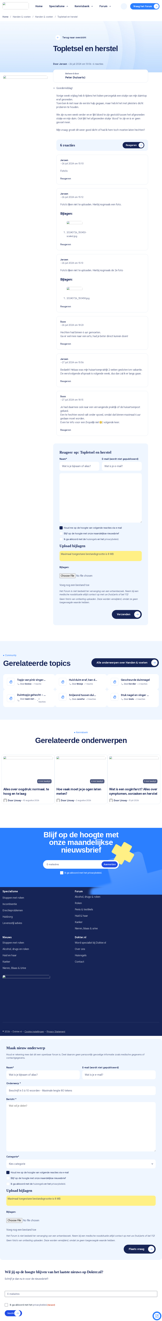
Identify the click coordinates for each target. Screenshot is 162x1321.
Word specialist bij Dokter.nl (90, 942)
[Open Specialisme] (67, 6)
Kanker (79, 922)
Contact (79, 961)
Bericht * (11, 1099)
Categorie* (12, 1156)
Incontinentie (10, 904)
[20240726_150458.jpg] (74, 291)
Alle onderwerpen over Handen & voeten (122, 662)
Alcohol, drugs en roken (16, 949)
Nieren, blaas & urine (86, 928)
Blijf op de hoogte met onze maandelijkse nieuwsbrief (92, 533)
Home (5, 16)
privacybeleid (94, 872)
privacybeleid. (112, 539)
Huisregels (81, 955)
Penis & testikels (84, 909)
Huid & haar (81, 915)
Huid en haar (10, 955)
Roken (78, 903)
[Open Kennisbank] (92, 6)
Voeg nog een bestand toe (74, 585)
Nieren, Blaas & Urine (14, 968)
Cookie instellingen (34, 1031)
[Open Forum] (110, 6)
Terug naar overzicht (74, 37)
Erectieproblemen (13, 910)
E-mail (120, 459)
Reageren (131, 145)
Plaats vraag (136, 1249)
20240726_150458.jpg (78, 298)
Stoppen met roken (13, 897)
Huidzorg (8, 916)
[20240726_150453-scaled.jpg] (74, 225)
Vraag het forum (142, 6)
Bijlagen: (64, 567)
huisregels (91, 539)
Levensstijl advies (12, 923)
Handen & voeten (22, 16)
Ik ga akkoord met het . (83, 872)
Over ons (80, 949)
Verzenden (123, 614)
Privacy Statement (56, 1031)
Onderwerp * (13, 1083)
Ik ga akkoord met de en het (91, 539)
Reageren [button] (65, 178)
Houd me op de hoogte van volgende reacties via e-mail (93, 527)
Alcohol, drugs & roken (87, 896)
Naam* (63, 459)
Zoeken (124, 6)
